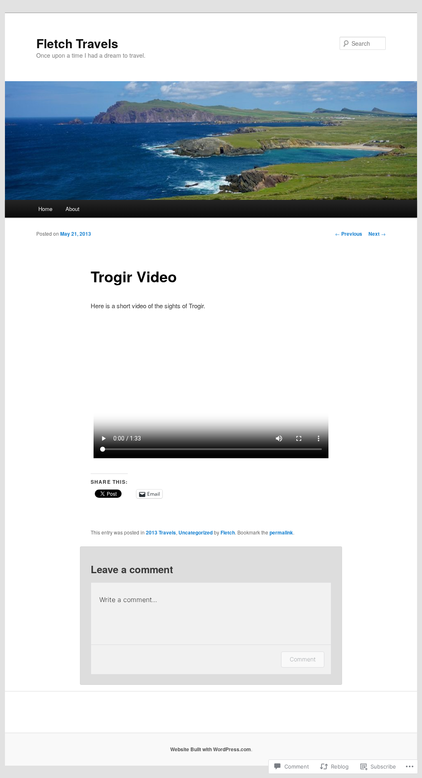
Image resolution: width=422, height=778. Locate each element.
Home (45, 209)
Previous (348, 233)
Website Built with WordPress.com (210, 749)
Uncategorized (195, 532)
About (73, 209)
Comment (303, 659)
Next (377, 233)
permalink (281, 532)
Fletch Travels (77, 43)
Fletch (227, 532)
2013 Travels (161, 532)
